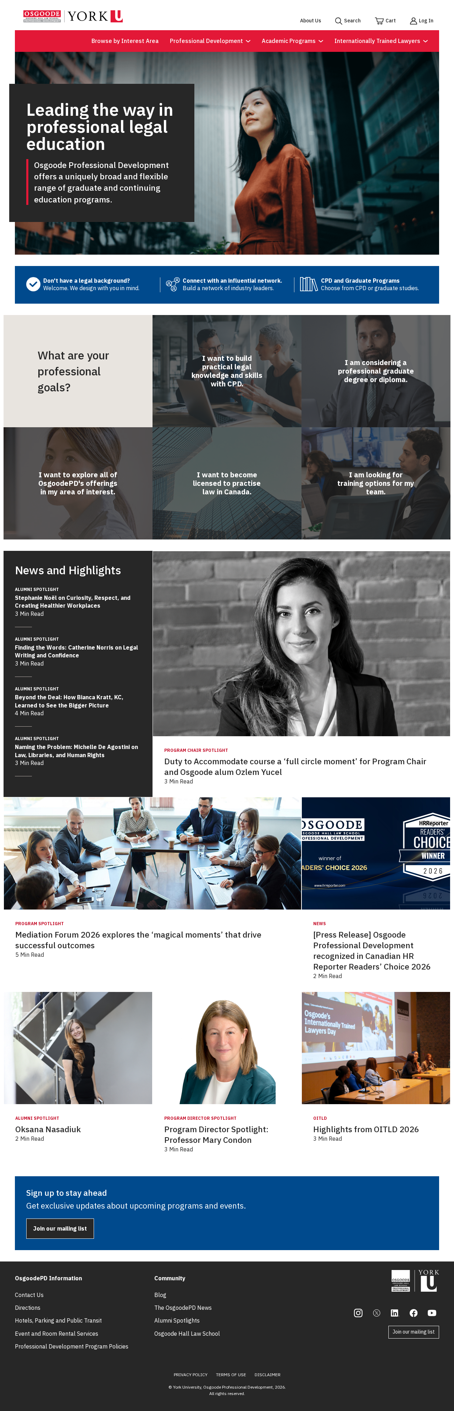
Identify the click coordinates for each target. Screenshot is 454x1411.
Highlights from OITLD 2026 (366, 1129)
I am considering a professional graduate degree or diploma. (376, 371)
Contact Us (29, 1294)
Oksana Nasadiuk (48, 1129)
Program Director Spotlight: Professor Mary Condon (216, 1134)
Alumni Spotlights (177, 1320)
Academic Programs (289, 40)
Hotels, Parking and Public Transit (58, 1320)
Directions (27, 1307)
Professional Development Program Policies (71, 1346)
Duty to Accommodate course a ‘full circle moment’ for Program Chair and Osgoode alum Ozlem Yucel (295, 766)
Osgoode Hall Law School (187, 1333)
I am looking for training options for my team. (375, 483)
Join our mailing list (60, 1228)
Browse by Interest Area (125, 40)
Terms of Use (231, 1374)
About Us (310, 20)
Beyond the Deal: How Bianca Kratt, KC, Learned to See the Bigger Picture (69, 697)
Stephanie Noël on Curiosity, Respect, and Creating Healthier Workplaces (73, 598)
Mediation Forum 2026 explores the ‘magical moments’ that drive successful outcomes (138, 939)
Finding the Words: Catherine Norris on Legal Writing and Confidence (76, 647)
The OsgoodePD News (183, 1307)
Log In (426, 20)
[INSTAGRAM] (358, 1313)
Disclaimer (268, 1374)
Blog (160, 1294)
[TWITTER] (377, 1313)
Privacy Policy (190, 1374)
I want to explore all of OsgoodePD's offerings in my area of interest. (77, 483)
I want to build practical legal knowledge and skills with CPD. (227, 371)
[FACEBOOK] (413, 1313)
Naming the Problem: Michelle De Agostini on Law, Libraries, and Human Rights (76, 747)
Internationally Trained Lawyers (377, 40)
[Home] (73, 20)
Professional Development (206, 40)
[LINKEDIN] (395, 1313)
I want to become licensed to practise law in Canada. (227, 483)
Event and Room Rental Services (56, 1333)
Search (352, 20)
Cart (391, 20)
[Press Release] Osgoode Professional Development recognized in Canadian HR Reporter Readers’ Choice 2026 (372, 950)
